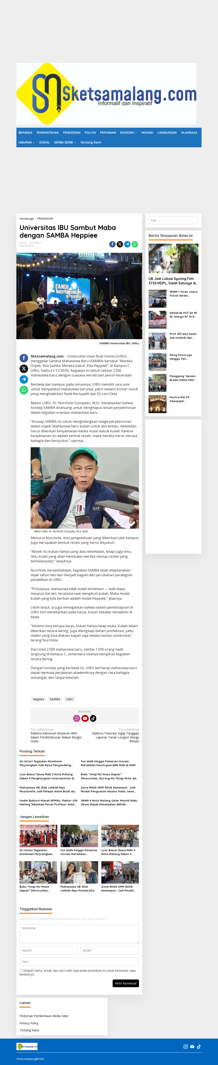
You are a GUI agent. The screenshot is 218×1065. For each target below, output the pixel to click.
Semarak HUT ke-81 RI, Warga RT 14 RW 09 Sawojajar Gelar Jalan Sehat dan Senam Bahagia (183, 314)
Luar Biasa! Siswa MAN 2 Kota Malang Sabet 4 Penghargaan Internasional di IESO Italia (47, 776)
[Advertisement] (109, 30)
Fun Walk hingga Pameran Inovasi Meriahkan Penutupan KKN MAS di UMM (108, 763)
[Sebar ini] (112, 244)
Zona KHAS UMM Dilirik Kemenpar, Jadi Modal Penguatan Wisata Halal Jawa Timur (108, 789)
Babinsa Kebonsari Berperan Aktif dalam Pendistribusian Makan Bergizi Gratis (56, 735)
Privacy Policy (29, 1023)
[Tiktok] (93, 718)
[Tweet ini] (120, 244)
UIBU (69, 699)
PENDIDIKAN (26, 245)
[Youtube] (85, 718)
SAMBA (55, 699)
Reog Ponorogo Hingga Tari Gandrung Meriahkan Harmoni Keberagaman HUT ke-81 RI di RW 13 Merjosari (183, 357)
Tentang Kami (29, 1030)
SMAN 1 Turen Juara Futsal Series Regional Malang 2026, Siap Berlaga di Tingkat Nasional (183, 293)
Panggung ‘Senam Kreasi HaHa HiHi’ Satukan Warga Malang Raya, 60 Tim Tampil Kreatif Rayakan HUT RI (182, 378)
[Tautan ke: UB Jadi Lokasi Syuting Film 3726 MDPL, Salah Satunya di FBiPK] (173, 258)
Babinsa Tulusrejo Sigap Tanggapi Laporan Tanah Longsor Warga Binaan (115, 735)
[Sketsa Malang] (106, 93)
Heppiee (38, 699)
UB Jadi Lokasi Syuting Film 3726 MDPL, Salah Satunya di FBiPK (172, 280)
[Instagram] (76, 718)
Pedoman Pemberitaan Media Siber (44, 1016)
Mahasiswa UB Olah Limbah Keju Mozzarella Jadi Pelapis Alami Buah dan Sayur (48, 789)
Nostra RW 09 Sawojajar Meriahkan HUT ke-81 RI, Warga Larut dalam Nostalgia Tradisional (183, 399)
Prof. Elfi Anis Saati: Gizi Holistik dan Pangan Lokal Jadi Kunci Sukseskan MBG (183, 336)
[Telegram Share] (127, 244)
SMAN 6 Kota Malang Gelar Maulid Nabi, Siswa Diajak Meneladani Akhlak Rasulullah (109, 802)
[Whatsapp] (135, 244)
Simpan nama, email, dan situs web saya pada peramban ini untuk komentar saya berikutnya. (78, 972)
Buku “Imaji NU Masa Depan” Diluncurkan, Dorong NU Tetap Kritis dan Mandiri (109, 776)
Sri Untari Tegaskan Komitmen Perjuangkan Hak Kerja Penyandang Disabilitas (45, 763)
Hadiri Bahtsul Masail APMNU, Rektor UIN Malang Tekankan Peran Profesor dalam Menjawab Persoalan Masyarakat (48, 802)
